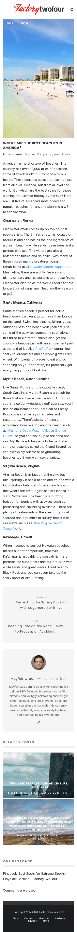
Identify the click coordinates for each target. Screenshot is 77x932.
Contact (29, 918)
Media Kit (44, 918)
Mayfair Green (14, 154)
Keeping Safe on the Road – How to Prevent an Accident (35, 626)
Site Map (59, 918)
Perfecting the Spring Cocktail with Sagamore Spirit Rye (41, 603)
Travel (31, 154)
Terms (45, 921)
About (16, 918)
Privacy (32, 921)
